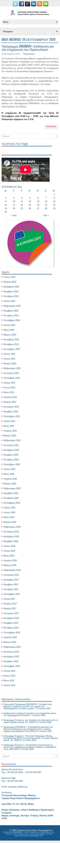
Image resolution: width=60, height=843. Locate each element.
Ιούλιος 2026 (9, 277)
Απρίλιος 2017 (10, 604)
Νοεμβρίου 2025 (11, 291)
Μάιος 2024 (9, 330)
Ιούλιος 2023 (9, 354)
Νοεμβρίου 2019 (11, 493)
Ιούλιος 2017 (9, 599)
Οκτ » (46, 215)
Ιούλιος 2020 (9, 469)
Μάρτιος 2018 (10, 565)
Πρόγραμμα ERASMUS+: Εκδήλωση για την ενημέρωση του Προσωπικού (28, 48)
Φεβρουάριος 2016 (12, 647)
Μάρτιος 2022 (10, 402)
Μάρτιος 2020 (10, 483)
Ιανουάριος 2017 (11, 613)
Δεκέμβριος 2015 (11, 656)
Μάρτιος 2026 (10, 282)
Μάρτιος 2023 (10, 363)
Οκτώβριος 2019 (11, 498)
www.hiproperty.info (20, 834)
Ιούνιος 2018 (9, 551)
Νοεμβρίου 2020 (11, 455)
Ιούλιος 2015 (9, 671)
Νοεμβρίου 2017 (11, 584)
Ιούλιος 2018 (9, 546)
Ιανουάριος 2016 (11, 652)
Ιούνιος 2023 (9, 359)
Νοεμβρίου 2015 (11, 661)
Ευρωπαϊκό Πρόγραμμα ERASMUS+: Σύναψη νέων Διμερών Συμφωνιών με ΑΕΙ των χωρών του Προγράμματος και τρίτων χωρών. (28, 706)
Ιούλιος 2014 (9, 685)
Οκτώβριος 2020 (11, 459)
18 (22, 205)
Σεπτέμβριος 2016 (12, 632)
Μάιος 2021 (9, 426)
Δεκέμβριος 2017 (11, 579)
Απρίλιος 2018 (10, 560)
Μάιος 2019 (9, 517)
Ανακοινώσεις (29, 54)
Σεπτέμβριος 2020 (12, 464)
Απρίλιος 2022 (10, 397)
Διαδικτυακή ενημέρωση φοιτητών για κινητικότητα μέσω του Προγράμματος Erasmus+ (30, 714)
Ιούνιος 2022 (9, 387)
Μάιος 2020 (9, 474)
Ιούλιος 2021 (9, 421)
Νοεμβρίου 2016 (11, 623)
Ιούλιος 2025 (9, 301)
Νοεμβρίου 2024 (11, 311)
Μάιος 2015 (9, 680)
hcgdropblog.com (47, 832)
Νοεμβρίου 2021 (11, 411)
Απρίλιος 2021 (10, 431)
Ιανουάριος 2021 (11, 445)
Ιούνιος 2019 (9, 512)
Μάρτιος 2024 (10, 335)
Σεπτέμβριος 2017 (12, 594)
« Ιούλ (13, 215)
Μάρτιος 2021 (10, 435)
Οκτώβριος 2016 (11, 628)
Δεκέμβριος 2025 (11, 286)
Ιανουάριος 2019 (11, 531)
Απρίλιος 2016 (10, 637)
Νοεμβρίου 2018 (11, 541)
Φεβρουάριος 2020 (12, 488)
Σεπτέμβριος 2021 (12, 416)
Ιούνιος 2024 (9, 325)
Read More (51, 126)
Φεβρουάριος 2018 (12, 570)
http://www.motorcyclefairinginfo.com (29, 836)
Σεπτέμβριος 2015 (12, 666)
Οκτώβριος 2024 (11, 315)
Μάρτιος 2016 (10, 642)
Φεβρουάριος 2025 (12, 306)
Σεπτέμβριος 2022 (12, 378)
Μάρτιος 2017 (10, 608)
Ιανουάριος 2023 (11, 373)
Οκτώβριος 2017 (11, 589)
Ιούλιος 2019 (9, 507)
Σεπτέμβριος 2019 (12, 503)
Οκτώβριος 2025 (11, 296)
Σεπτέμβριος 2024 (12, 320)
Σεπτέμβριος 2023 (12, 349)
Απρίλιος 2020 (10, 479)
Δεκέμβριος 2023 (11, 339)
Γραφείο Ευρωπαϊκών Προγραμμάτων (34, 830)
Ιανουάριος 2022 (11, 407)
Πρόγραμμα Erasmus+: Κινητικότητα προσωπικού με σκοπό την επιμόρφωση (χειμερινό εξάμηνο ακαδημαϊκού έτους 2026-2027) (30, 747)
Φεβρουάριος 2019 (12, 527)
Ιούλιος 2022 (9, 383)
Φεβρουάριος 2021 (12, 440)
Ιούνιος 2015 (9, 676)
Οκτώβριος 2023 (11, 344)
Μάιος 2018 (9, 555)
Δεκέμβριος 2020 (11, 450)
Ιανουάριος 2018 (11, 575)
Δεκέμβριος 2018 (11, 536)
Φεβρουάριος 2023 (12, 368)
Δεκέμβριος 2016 (11, 618)
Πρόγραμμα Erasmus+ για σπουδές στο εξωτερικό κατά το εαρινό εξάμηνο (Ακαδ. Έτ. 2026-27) (31, 721)
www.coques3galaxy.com (39, 834)
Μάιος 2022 (9, 392)
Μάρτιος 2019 (10, 522)
